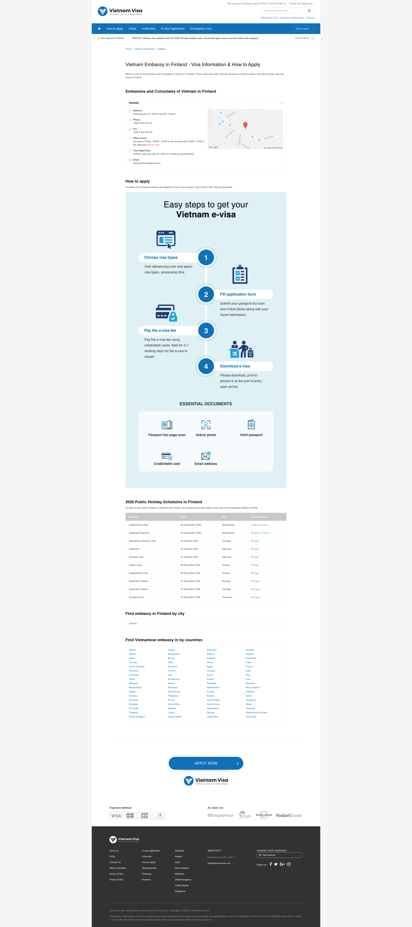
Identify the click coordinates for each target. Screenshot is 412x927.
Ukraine (211, 712)
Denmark (172, 666)
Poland (210, 695)
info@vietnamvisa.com (219, 863)
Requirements (149, 868)
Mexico (171, 683)
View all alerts (302, 38)
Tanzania (250, 708)
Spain (249, 704)
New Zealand (252, 687)
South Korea (213, 704)
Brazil (132, 658)
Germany (133, 670)
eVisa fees (148, 28)
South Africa (174, 704)
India (248, 670)
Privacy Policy (116, 879)
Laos (248, 679)
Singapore (251, 700)
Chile (170, 662)
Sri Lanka (134, 708)
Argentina (212, 649)
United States (175, 716)
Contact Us (115, 862)
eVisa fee (147, 856)
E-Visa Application (173, 28)
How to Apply (148, 862)
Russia (171, 700)
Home (129, 49)
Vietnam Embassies (145, 49)
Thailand (133, 712)
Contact (310, 17)
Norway (211, 691)
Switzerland (213, 708)
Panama (133, 695)
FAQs (132, 28)
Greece (171, 670)
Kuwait (210, 679)
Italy (248, 675)
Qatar (249, 695)
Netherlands (213, 687)
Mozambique (135, 687)
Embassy (146, 873)
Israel (209, 675)
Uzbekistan (212, 716)
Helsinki (133, 623)
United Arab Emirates (256, 712)
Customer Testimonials (292, 17)
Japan (132, 679)
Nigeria (132, 691)
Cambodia (251, 658)
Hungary (211, 670)
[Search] (309, 10)
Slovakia (133, 704)
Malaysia (133, 683)
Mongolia (211, 683)
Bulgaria (211, 658)
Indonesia (134, 675)
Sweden (172, 708)
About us (113, 850)
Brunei (171, 658)
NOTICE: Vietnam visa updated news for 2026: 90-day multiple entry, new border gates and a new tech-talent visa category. (196, 38)
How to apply (114, 28)
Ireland (178, 856)
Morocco (250, 683)
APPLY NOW (206, 763)
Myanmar (173, 687)
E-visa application (151, 850)
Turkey (171, 712)
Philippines (173, 695)
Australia (250, 649)
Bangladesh (174, 654)
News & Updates (117, 868)
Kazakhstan (174, 679)
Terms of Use (116, 873)
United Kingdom (137, 716)
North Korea (174, 691)
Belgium (250, 654)
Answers (146, 879)
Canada (133, 662)
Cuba (248, 662)
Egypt (210, 666)
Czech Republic (137, 666)
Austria (132, 654)
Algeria (132, 649)
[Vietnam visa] (99, 28)
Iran (170, 675)
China (210, 662)
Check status (302, 28)
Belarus (211, 654)
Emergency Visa (269, 17)
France (249, 666)
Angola (171, 649)
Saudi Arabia (213, 700)
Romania (133, 700)
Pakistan (250, 691)
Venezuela (251, 716)
